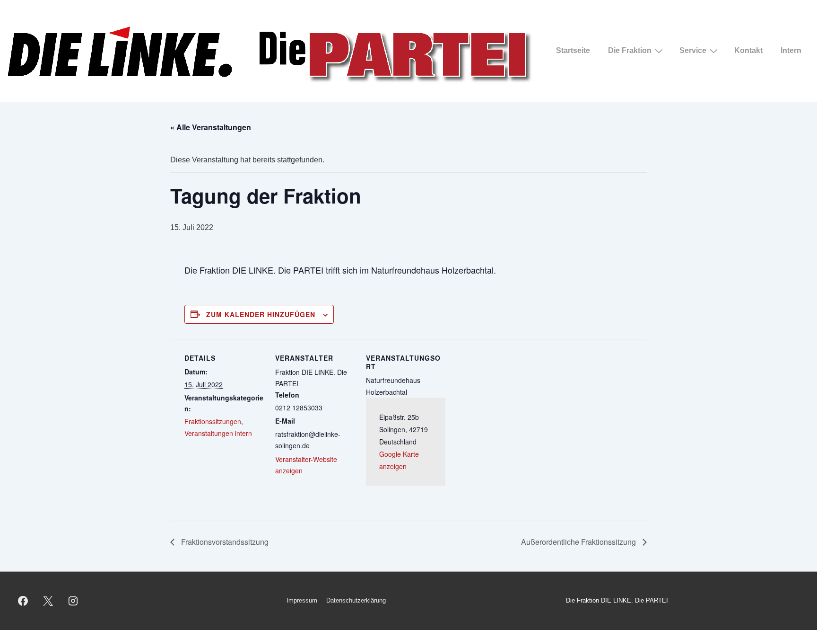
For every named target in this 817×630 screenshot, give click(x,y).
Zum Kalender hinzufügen (260, 314)
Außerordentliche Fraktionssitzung (579, 541)
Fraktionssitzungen (212, 421)
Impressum (302, 600)
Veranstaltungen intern (218, 433)
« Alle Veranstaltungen (210, 127)
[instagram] (73, 601)
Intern (791, 50)
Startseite (573, 50)
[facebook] (23, 601)
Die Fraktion (630, 50)
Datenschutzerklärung (356, 600)
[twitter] (48, 601)
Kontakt (748, 50)
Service (692, 50)
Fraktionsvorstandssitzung (224, 541)
